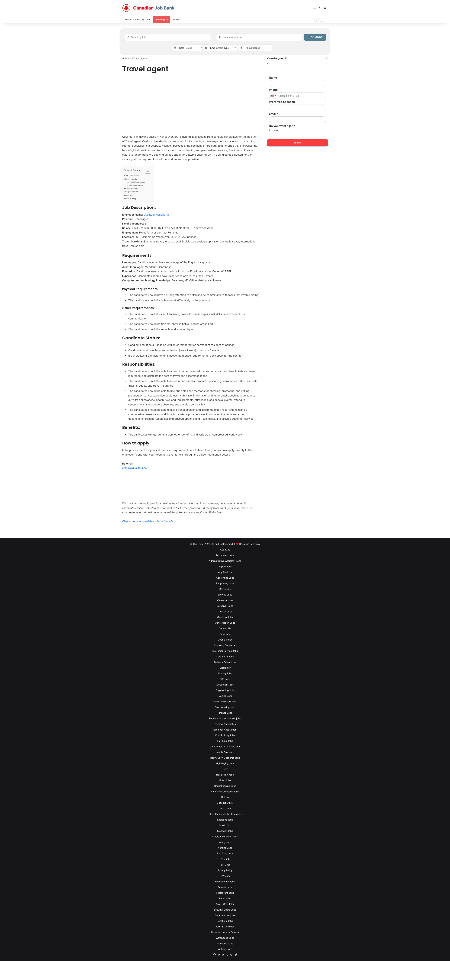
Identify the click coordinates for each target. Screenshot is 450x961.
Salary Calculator (225, 904)
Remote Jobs (225, 887)
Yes (276, 130)
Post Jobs (225, 864)
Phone (273, 89)
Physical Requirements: (136, 182)
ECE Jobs (225, 679)
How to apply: (131, 199)
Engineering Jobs (225, 690)
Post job (225, 859)
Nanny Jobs (225, 842)
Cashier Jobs (225, 611)
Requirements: (131, 179)
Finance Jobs (225, 712)
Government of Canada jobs (225, 746)
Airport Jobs (225, 566)
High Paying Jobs (225, 763)
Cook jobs (225, 634)
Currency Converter (225, 645)
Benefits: (129, 195)
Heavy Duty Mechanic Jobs (225, 757)
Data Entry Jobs (225, 656)
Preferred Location (282, 102)
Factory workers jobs (225, 701)
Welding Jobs (225, 949)
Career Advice (225, 600)
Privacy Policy (225, 870)
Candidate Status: (132, 188)
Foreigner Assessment (225, 729)
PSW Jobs (225, 875)
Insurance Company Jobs (225, 791)
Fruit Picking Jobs (225, 735)
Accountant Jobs (225, 555)
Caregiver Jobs (225, 605)
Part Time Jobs (225, 853)
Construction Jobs (225, 622)
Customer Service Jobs (225, 650)
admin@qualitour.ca (134, 468)
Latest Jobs (225, 808)
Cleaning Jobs (225, 617)
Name (273, 77)
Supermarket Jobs (225, 915)
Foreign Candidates (225, 724)
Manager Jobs (225, 830)
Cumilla (175, 19)
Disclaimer (225, 667)
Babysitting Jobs (225, 583)
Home (127, 58)
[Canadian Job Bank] (148, 8)
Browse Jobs (225, 594)
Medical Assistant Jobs (225, 836)
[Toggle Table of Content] (146, 171)
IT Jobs (225, 797)
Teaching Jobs (225, 921)
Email (273, 114)
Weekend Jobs (225, 943)
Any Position (225, 572)
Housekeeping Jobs (225, 785)
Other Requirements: (135, 185)
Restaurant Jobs (225, 892)
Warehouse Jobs (225, 937)
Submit (297, 142)
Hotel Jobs (225, 780)
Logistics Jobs (225, 819)
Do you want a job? (282, 126)
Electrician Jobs (225, 684)
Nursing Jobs (225, 847)
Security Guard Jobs (225, 909)
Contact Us (225, 628)
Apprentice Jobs (225, 577)
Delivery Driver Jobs (225, 662)
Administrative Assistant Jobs (225, 560)
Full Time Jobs (225, 740)
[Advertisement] (190, 104)
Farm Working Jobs (225, 707)
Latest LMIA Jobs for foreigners (225, 814)
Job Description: (132, 176)
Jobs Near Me (225, 802)
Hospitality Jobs (225, 774)
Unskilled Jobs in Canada (225, 932)
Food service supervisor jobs (225, 718)
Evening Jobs (225, 695)
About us (225, 549)
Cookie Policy (225, 639)
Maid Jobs (225, 825)
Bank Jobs (225, 589)
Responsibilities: (131, 192)
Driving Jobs (225, 673)
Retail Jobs (225, 898)
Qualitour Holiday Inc (156, 214)
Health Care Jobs (225, 752)
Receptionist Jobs (225, 881)
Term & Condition (225, 926)
